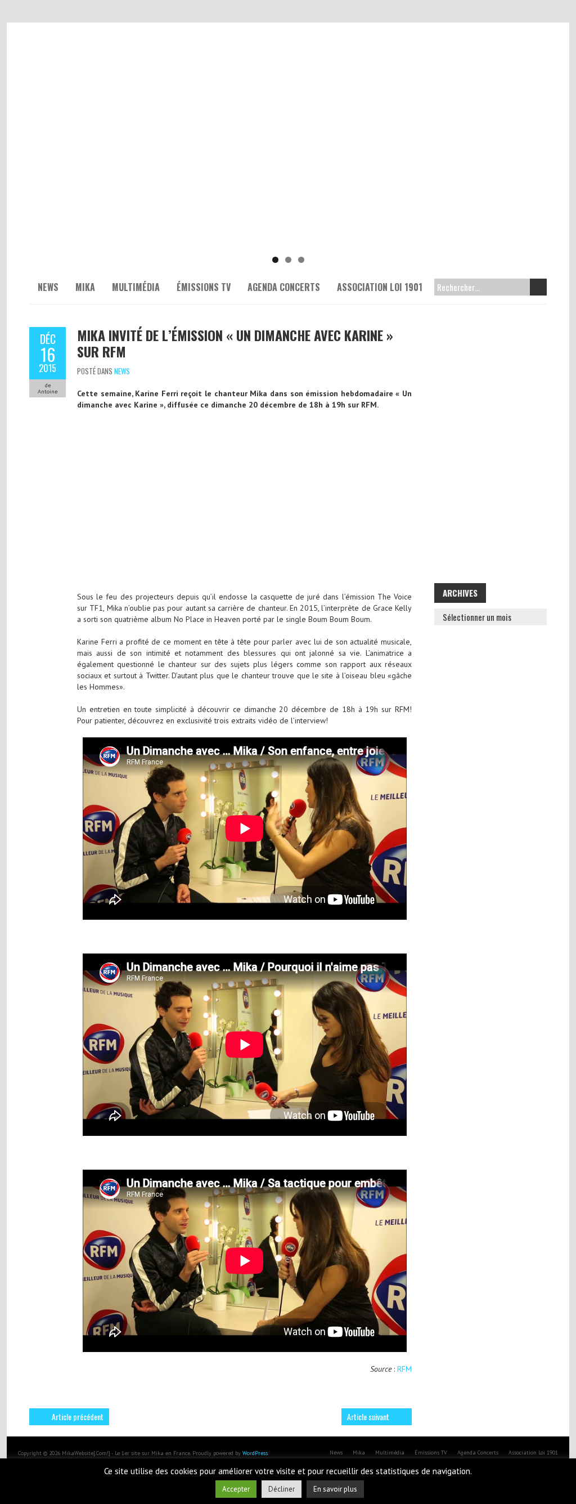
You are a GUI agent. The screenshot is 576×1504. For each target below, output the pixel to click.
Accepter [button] (236, 1489)
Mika (85, 287)
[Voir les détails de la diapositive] (288, 163)
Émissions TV (204, 287)
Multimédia (136, 287)
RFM (404, 1369)
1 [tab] (275, 260)
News (48, 287)
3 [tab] (301, 260)
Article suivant (368, 1416)
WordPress (255, 1453)
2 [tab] (288, 260)
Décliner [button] (281, 1489)
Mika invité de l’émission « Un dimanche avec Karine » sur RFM (235, 343)
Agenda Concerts (284, 287)
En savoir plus (335, 1489)
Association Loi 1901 (379, 287)
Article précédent (78, 1416)
